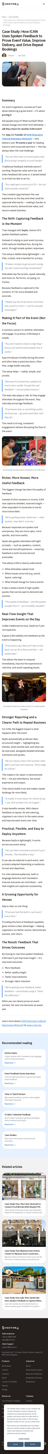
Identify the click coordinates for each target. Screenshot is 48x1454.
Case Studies (13, 17)
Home (4, 17)
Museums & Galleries (34, 1374)
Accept (15, 1444)
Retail (28, 1366)
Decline (32, 1444)
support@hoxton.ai (9, 1347)
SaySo (4, 1378)
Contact (29, 1401)
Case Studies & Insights (11, 1401)
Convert (5, 1370)
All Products (6, 1366)
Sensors (5, 1386)
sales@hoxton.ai (8, 1340)
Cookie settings (24, 1439)
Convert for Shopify (9, 1382)
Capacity (5, 1374)
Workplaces (30, 1382)
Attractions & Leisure (34, 1370)
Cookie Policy (34, 1422)
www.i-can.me (34, 1025)
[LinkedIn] (45, 1443)
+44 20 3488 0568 (9, 1337)
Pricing (4, 1389)
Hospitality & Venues (34, 1378)
